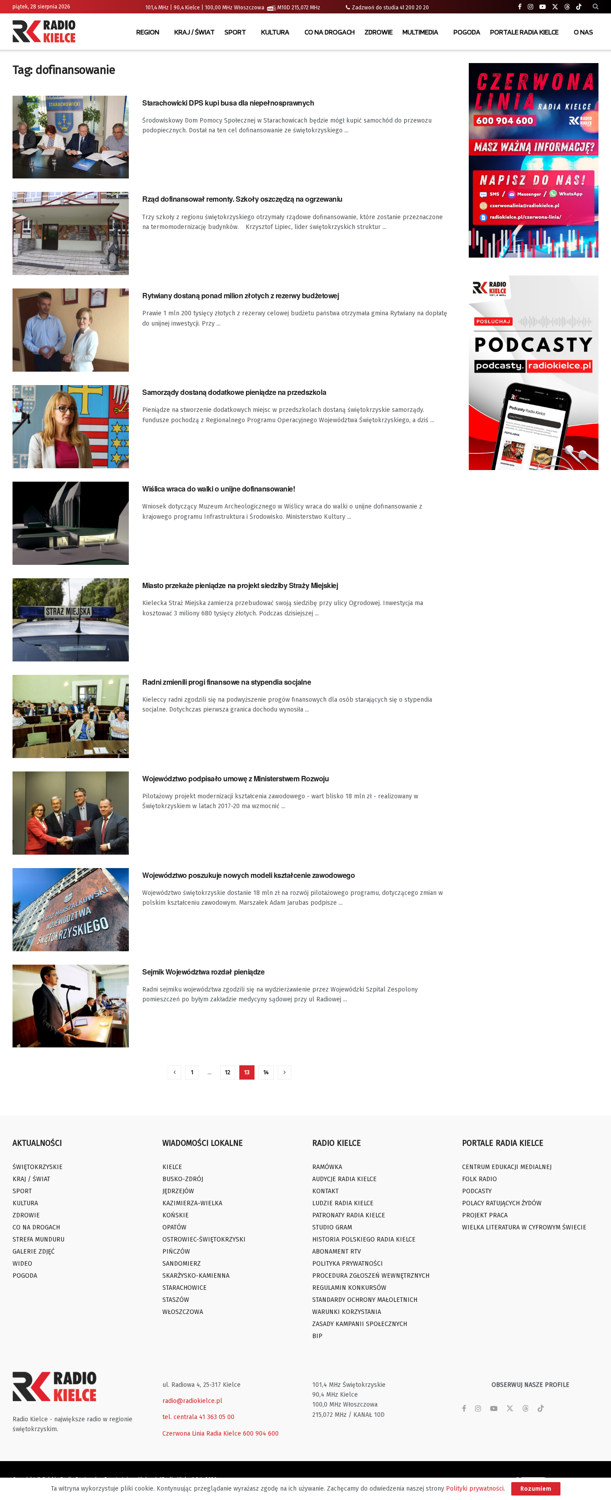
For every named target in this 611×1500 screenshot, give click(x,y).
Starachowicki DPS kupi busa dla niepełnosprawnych (228, 102)
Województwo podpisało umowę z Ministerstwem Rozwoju (235, 778)
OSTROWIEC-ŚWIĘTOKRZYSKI (204, 1239)
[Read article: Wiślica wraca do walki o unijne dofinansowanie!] (71, 523)
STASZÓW (175, 1300)
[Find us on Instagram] (530, 7)
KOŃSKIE (175, 1215)
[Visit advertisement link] (533, 160)
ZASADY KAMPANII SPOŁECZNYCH (359, 1324)
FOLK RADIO (479, 1179)
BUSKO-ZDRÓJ (182, 1179)
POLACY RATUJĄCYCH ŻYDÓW (502, 1203)
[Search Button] (595, 6)
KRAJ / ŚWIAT (194, 32)
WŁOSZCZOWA (182, 1312)
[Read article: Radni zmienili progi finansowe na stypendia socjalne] (71, 716)
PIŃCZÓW (176, 1251)
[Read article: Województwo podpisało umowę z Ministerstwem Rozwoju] (71, 813)
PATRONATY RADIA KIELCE (348, 1215)
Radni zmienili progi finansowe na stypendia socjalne (226, 682)
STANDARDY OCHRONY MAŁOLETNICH (364, 1300)
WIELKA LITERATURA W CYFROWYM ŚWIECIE (524, 1227)
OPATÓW (174, 1227)
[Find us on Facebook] (520, 7)
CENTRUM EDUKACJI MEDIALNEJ (507, 1167)
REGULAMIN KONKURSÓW (349, 1288)
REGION (147, 32)
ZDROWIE (379, 32)
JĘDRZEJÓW (178, 1191)
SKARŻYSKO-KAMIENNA (195, 1276)
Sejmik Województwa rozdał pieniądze (203, 971)
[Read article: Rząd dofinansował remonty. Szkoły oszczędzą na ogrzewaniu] (71, 233)
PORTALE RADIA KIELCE (524, 32)
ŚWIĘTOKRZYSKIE (38, 1167)
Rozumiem (536, 1488)
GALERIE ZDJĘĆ (34, 1251)
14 (266, 1072)
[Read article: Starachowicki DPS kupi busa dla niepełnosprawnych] (71, 137)
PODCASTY (477, 1191)
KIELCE (172, 1167)
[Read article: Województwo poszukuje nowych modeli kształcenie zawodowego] (71, 909)
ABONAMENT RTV (336, 1251)
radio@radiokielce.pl (192, 1401)
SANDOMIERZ (181, 1263)
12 (227, 1072)
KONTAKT (325, 1191)
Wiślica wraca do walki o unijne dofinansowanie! (218, 488)
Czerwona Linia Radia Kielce (201, 1433)
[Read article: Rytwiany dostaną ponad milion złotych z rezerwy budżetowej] (71, 330)
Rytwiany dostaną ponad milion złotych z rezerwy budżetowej (240, 295)
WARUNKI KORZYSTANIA (346, 1312)
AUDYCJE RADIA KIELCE (344, 1179)
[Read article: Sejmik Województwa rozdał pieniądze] (71, 1006)
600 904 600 (261, 1433)
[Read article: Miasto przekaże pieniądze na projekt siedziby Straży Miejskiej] (71, 619)
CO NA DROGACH (330, 32)
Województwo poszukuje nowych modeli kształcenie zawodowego (248, 875)
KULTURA (275, 32)
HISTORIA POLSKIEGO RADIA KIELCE (364, 1239)
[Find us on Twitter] (555, 7)
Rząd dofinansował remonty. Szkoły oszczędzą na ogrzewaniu (242, 199)
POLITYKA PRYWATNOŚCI (347, 1263)
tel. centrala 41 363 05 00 (198, 1417)
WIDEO (22, 1263)
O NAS (583, 32)
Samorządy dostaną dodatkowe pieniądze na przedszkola (234, 392)
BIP (317, 1336)
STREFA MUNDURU (38, 1239)
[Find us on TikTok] (578, 7)
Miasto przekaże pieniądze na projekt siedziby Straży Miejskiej (240, 585)
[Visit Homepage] (46, 32)
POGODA (467, 32)
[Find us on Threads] (567, 7)
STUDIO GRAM (332, 1227)
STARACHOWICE (184, 1288)
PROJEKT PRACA (485, 1215)
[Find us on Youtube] (542, 7)
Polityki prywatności (475, 1488)
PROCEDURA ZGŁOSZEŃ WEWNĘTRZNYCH (370, 1276)
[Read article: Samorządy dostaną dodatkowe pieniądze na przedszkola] (71, 426)
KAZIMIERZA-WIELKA (192, 1203)
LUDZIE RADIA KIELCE (342, 1203)
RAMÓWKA (327, 1167)
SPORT (235, 32)
